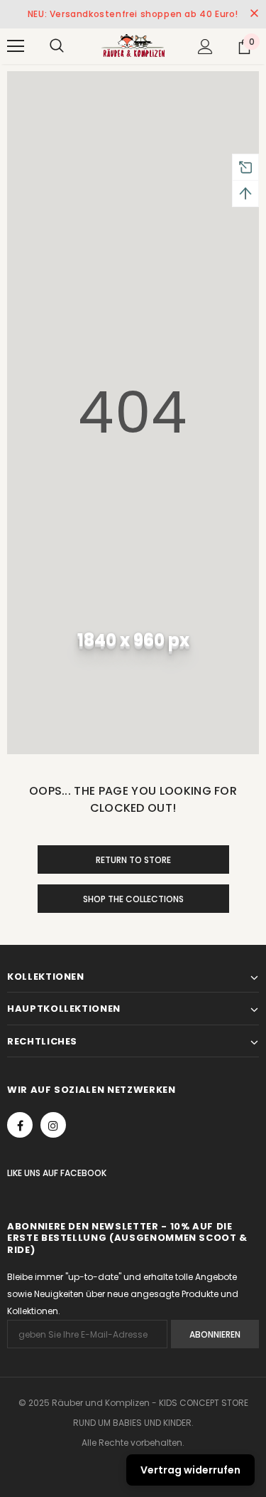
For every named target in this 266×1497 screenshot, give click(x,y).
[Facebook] (20, 1125)
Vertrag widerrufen (190, 1470)
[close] (254, 14)
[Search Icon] (57, 46)
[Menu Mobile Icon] (15, 46)
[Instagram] (53, 1125)
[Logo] (133, 45)
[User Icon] (205, 46)
